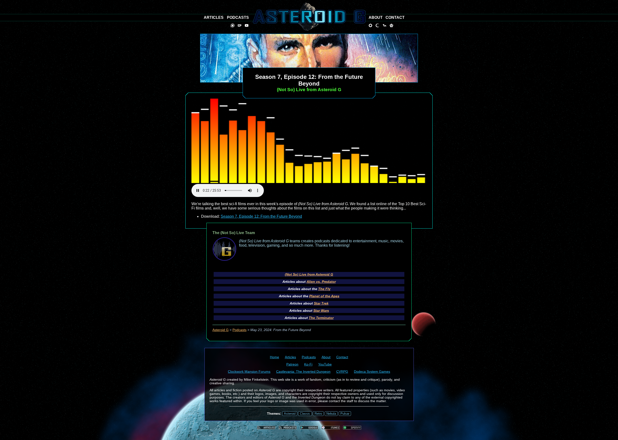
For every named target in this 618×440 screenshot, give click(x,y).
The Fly (324, 289)
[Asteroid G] (309, 17)
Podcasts (239, 330)
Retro (318, 413)
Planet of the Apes (324, 296)
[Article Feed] (266, 427)
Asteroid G (220, 330)
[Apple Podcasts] (331, 427)
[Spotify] (352, 427)
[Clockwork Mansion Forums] (370, 25)
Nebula (331, 413)
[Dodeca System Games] (391, 25)
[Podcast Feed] (288, 427)
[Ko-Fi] (239, 25)
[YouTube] (246, 25)
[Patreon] (232, 25)
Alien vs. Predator (321, 282)
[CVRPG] (384, 25)
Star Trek (321, 303)
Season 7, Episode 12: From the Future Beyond (261, 216)
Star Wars (321, 310)
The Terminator (321, 318)
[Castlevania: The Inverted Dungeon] (377, 25)
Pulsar (344, 413)
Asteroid (289, 413)
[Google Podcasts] (309, 427)
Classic (305, 413)
